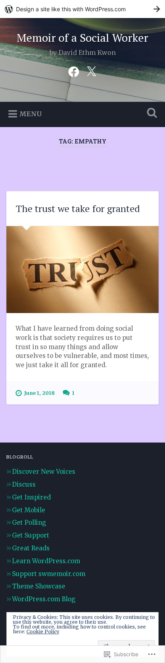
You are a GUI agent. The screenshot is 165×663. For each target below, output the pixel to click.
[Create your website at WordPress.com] (82, 9)
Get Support (30, 535)
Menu (30, 114)
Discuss (24, 484)
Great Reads (31, 548)
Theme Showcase (38, 586)
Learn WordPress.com (46, 561)
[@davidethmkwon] (91, 71)
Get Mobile (28, 510)
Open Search (150, 113)
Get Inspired (31, 497)
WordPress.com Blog (43, 599)
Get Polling (29, 522)
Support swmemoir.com (48, 574)
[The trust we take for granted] (82, 269)
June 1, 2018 (39, 393)
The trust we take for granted (78, 208)
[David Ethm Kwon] (73, 71)
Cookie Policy (42, 632)
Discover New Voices (43, 471)
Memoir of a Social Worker (82, 37)
